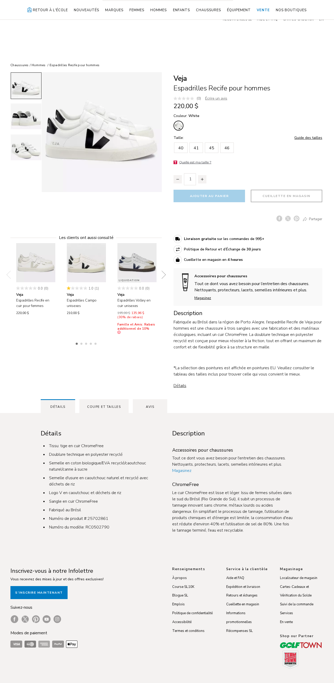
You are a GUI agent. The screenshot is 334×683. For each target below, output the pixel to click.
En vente (286, 622)
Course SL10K (183, 586)
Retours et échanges (242, 595)
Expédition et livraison (243, 586)
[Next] (162, 274)
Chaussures (208, 10)
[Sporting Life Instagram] (57, 619)
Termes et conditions (188, 631)
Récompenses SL (239, 631)
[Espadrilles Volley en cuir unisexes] (137, 262)
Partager (315, 219)
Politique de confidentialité (192, 613)
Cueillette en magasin (287, 196)
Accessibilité (182, 622)
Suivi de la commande (296, 604)
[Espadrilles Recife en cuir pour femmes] (35, 262)
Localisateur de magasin (298, 578)
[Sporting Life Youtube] (47, 619)
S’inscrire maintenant (39, 592)
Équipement (239, 10)
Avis (150, 407)
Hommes (158, 10)
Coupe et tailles (104, 407)
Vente (263, 10)
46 (227, 148)
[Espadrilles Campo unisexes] (86, 262)
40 (180, 148)
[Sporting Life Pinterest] (36, 619)
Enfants (181, 10)
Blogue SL (180, 595)
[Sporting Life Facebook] (14, 619)
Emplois (178, 604)
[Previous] (10, 274)
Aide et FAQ (235, 578)
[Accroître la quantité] (202, 179)
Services (286, 613)
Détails (180, 386)
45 (211, 148)
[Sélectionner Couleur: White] (178, 126)
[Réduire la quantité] (178, 179)
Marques (114, 10)
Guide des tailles (308, 137)
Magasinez (202, 298)
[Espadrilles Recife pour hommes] (102, 132)
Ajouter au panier (209, 196)
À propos (179, 578)
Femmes (136, 10)
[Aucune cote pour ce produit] (185, 98)
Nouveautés (86, 10)
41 (196, 148)
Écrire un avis (216, 98)
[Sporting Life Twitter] (25, 619)
